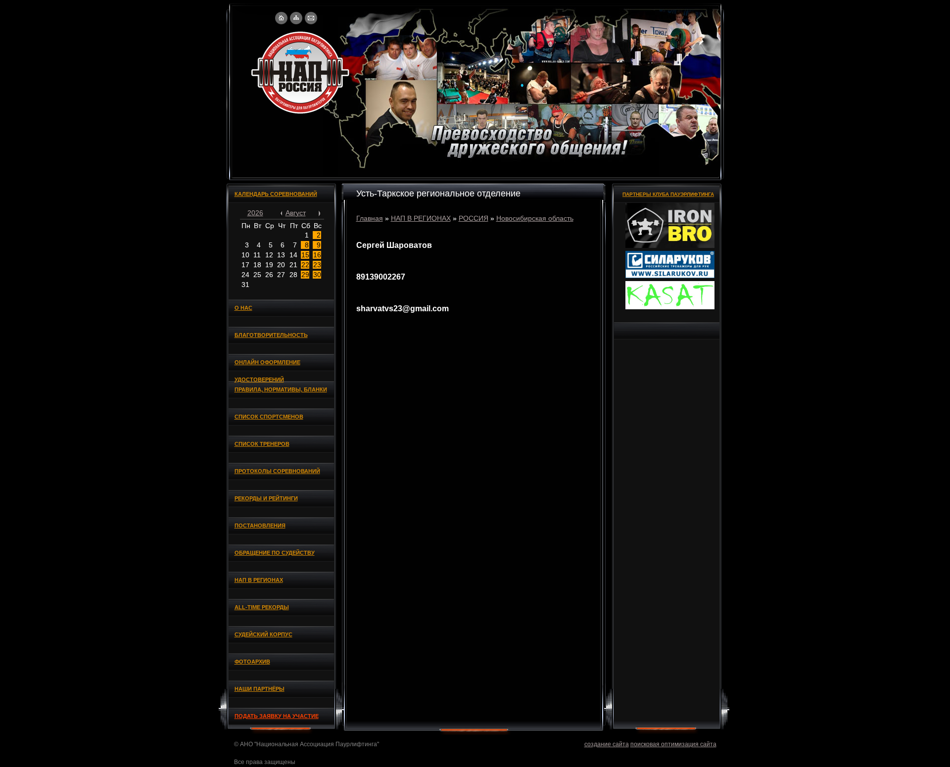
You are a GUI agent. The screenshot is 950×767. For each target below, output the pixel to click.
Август (295, 213)
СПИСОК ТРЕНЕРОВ (262, 444)
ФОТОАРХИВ (252, 662)
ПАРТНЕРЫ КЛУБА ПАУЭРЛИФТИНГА (668, 194)
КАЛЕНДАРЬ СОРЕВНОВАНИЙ (276, 194)
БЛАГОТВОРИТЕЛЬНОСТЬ (271, 335)
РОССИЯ (473, 218)
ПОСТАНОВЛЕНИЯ (260, 525)
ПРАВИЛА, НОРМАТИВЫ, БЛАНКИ (281, 389)
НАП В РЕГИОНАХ (259, 580)
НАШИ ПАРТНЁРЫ (260, 689)
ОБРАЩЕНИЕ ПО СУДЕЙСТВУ (275, 553)
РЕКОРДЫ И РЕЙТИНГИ (266, 498)
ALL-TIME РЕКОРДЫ (262, 607)
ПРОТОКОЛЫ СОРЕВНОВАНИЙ (277, 471)
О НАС (243, 308)
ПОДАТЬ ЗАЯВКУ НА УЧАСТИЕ (277, 716)
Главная (369, 218)
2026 (255, 213)
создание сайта (606, 744)
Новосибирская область (534, 218)
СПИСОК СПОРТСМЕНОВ (269, 417)
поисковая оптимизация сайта (673, 744)
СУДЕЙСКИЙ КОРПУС (263, 634)
